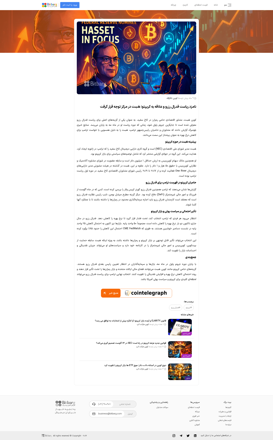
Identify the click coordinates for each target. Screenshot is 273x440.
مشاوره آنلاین (194, 420)
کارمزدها (228, 407)
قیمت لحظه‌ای (200, 5)
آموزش (197, 424)
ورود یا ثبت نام (70, 5)
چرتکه (173, 5)
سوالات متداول (162, 407)
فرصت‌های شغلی (224, 420)
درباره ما (228, 424)
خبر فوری (196, 416)
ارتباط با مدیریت (225, 416)
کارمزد (185, 5)
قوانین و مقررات (225, 411)
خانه (216, 5)
